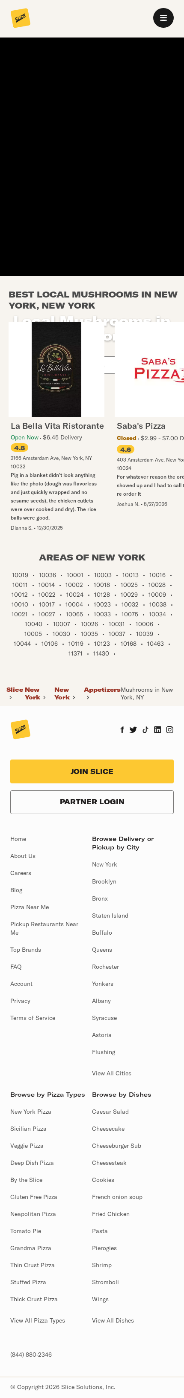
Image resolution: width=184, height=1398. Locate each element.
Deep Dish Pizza (32, 1163)
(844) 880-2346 (31, 1354)
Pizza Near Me (29, 907)
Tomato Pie (25, 1231)
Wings (100, 1299)
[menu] (163, 18)
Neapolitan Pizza (33, 1214)
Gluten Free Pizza (33, 1197)
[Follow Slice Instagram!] (170, 730)
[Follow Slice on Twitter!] (133, 730)
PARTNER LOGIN (92, 801)
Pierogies (104, 1248)
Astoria (102, 1035)
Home (18, 839)
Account (21, 984)
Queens (102, 949)
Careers (20, 873)
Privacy (20, 1001)
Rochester (105, 967)
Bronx (100, 898)
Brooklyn (104, 881)
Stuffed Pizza (28, 1282)
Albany (101, 1001)
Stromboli (105, 1282)
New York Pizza (30, 1111)
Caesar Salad (110, 1111)
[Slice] (20, 18)
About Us (23, 856)
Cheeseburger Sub (116, 1146)
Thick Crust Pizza (34, 1299)
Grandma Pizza (30, 1248)
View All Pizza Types (37, 1320)
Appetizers (102, 689)
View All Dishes (113, 1320)
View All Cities (111, 1073)
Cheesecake (108, 1128)
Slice (14, 689)
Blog (16, 890)
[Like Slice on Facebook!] (122, 730)
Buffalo (102, 932)
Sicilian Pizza (28, 1128)
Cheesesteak (109, 1163)
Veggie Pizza (27, 1146)
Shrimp (102, 1265)
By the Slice (26, 1180)
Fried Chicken (111, 1214)
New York (32, 693)
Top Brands (25, 949)
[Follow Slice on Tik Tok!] (145, 730)
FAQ (15, 967)
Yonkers (102, 984)
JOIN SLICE (92, 771)
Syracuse (104, 1018)
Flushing (103, 1052)
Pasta (100, 1231)
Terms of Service (32, 1018)
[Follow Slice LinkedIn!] (157, 730)
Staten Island (110, 915)
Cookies (103, 1180)
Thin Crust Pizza (32, 1265)
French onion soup (117, 1197)
